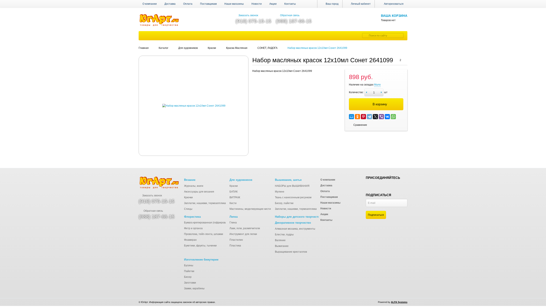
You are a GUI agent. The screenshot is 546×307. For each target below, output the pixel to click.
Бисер (188, 276)
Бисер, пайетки (284, 203)
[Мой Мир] (351, 116)
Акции (273, 3)
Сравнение (360, 124)
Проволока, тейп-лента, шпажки (203, 234)
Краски (233, 185)
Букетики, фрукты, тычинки (200, 245)
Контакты (290, 3)
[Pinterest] (363, 116)
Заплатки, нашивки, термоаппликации (207, 203)
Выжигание (282, 246)
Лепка (233, 216)
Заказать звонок (248, 15)
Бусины (188, 265)
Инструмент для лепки (243, 234)
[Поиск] (365, 35)
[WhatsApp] (393, 116)
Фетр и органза (193, 228)
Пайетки (189, 271)
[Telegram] (369, 116)
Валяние (280, 240)
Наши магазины (234, 3)
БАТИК (233, 191)
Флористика (192, 216)
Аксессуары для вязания (199, 191)
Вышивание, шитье (288, 179)
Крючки (188, 197)
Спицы (188, 208)
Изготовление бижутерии (201, 259)
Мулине (279, 191)
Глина (233, 222)
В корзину (380, 104)
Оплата (187, 3)
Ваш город (331, 3)
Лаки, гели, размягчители (244, 228)
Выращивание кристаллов (291, 251)
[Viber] (381, 116)
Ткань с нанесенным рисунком (293, 197)
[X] (375, 116)
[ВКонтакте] (387, 116)
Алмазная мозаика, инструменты (295, 228)
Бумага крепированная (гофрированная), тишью (213, 222)
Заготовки (190, 282)
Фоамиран (190, 239)
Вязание (189, 179)
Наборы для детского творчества (298, 216)
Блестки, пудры (284, 234)
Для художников (240, 179)
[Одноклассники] (357, 116)
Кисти (233, 203)
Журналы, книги (193, 185)
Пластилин (236, 239)
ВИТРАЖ (234, 197)
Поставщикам (208, 3)
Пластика (235, 245)
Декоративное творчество (293, 222)
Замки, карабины (194, 288)
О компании (149, 3)
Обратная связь (289, 15)
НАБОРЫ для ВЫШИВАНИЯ (292, 185)
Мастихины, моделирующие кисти (250, 208)
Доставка (170, 3)
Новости (256, 3)
